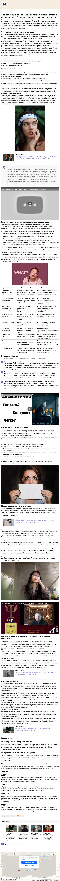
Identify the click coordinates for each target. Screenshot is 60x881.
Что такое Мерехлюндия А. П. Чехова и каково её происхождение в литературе (10, 837)
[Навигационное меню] (57, 4)
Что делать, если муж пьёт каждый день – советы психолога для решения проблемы (23, 836)
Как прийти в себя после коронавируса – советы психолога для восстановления (36, 836)
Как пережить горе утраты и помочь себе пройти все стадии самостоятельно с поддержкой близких (48, 837)
